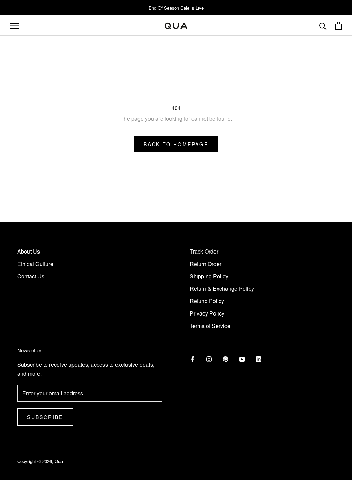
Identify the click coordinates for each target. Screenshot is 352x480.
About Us (28, 251)
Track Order (204, 251)
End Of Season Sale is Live (176, 7)
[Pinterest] (225, 358)
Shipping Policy (209, 276)
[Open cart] (338, 26)
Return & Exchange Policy (222, 288)
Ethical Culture (35, 264)
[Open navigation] (14, 26)
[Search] (323, 25)
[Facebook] (192, 358)
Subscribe (45, 417)
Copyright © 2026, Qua (40, 461)
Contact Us (30, 276)
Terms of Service (210, 326)
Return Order (205, 264)
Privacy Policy (207, 313)
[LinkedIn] (258, 358)
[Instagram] (209, 358)
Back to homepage (176, 144)
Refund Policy (207, 301)
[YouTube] (242, 358)
